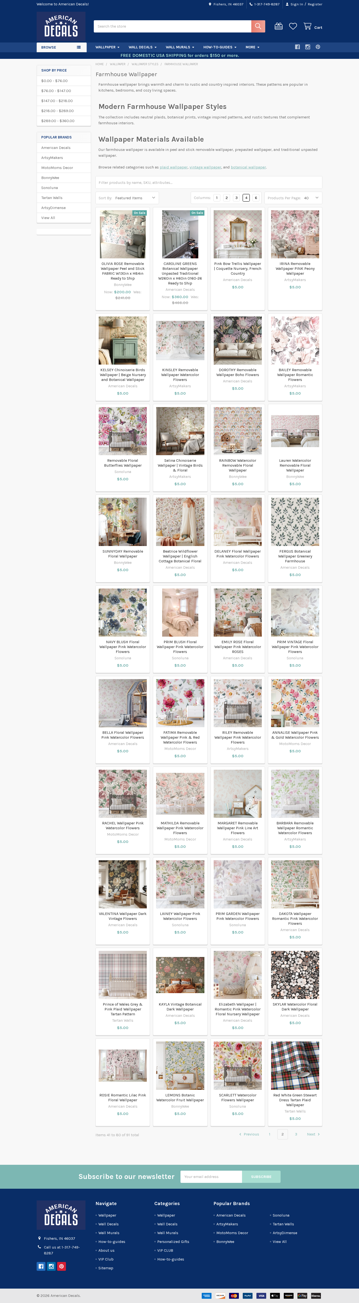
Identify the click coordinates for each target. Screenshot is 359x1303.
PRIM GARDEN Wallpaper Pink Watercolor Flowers (238, 916)
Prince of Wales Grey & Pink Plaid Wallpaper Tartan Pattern (123, 1009)
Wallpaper (105, 47)
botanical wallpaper (248, 167)
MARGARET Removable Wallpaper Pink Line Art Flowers (237, 828)
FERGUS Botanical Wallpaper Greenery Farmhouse (295, 556)
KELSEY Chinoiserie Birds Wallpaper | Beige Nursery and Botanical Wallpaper (123, 375)
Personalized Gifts (173, 1241)
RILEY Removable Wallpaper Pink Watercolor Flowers (237, 737)
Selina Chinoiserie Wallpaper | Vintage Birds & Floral (180, 465)
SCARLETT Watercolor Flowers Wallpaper (237, 1097)
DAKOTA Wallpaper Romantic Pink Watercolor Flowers (295, 918)
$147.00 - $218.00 (57, 100)
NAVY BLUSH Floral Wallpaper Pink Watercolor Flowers (122, 647)
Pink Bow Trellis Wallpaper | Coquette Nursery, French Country (237, 268)
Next (311, 1134)
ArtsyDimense (53, 207)
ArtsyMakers (52, 157)
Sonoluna (49, 187)
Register (315, 4)
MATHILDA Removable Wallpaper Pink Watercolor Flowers (180, 828)
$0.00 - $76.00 (54, 80)
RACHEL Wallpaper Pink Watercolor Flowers (123, 825)
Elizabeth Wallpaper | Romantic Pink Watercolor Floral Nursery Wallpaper (238, 1009)
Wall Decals (141, 47)
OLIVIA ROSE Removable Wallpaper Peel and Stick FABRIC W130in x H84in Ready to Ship (123, 271)
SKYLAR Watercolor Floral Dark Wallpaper (295, 1006)
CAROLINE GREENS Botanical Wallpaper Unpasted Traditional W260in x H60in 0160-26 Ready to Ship (180, 273)
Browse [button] (48, 47)
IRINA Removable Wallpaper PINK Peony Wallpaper (295, 268)
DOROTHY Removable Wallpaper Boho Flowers (237, 372)
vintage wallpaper (205, 167)
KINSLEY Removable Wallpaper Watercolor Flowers (180, 375)
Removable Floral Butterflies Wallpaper (123, 463)
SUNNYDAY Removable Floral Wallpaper (123, 553)
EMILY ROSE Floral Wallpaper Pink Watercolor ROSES (237, 647)
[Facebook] (297, 46)
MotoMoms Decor (57, 167)
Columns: (202, 197)
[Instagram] (307, 46)
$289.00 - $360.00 (57, 120)
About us (106, 1250)
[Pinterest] (318, 46)
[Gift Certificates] (279, 26)
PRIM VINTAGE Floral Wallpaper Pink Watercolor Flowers (295, 647)
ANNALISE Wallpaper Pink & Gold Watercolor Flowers (295, 735)
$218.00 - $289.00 (57, 110)
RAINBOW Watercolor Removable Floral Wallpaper (237, 465)
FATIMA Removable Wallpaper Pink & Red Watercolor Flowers (180, 737)
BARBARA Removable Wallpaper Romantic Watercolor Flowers (295, 828)
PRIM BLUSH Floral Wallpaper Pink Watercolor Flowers (180, 647)
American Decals (56, 147)
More (250, 47)
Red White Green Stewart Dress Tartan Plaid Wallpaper (295, 1100)
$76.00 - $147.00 (56, 90)
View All (48, 217)
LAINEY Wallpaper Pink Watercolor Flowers (180, 916)
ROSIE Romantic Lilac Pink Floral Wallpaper (122, 1097)
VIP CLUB (165, 1250)
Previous (251, 1134)
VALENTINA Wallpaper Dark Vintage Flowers (123, 916)
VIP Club (106, 1259)
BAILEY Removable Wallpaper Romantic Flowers (295, 375)
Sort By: (105, 198)
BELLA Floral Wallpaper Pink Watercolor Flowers (122, 735)
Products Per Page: (284, 198)
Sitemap (105, 1268)
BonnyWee (50, 177)
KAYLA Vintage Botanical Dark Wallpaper (180, 1006)
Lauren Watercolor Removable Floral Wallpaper (295, 465)
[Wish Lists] (294, 26)
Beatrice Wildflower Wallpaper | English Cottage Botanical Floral (180, 556)
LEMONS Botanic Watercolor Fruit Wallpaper (180, 1097)
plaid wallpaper (174, 167)
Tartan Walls (52, 197)
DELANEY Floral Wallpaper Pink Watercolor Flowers (237, 553)
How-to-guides (217, 47)
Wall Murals (178, 47)
